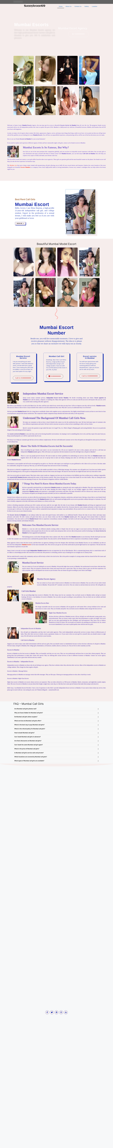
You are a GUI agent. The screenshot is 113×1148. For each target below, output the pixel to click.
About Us (68, 6)
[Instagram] (61, 1012)
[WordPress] (56, 1012)
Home (60, 6)
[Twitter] (52, 1012)
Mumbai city (13, 165)
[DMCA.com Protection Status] (18, 2)
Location (94, 6)
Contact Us (77, 6)
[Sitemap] (66, 1012)
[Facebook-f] (47, 1012)
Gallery (86, 6)
